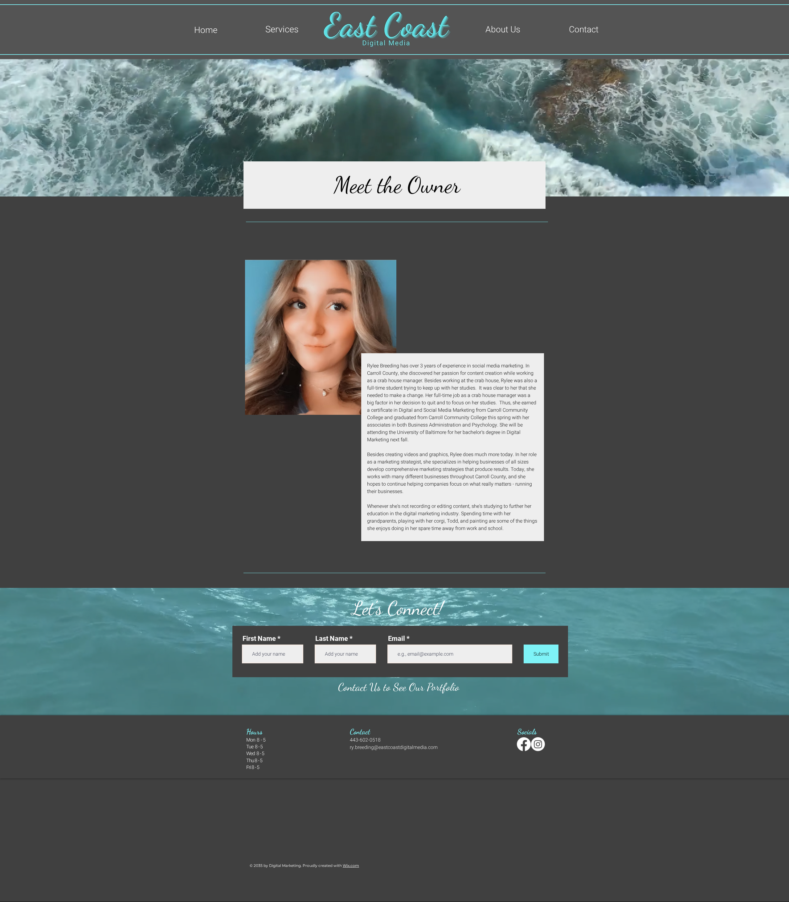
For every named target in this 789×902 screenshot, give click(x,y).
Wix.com (351, 865)
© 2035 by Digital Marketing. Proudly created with (296, 865)
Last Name (331, 638)
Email (396, 638)
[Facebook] (524, 744)
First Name (259, 638)
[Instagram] (538, 744)
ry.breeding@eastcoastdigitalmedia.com (394, 747)
